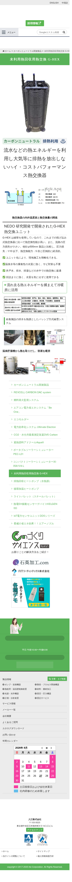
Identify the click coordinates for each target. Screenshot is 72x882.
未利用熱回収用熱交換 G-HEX (31, 473)
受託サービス (43, 697)
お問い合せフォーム (34, 665)
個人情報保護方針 (46, 855)
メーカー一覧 (9, 709)
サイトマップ (44, 851)
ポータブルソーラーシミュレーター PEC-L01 (33, 452)
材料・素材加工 (44, 688)
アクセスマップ (34, 829)
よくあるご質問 (10, 722)
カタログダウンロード (13, 728)
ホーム (6, 851)
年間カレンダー (10, 740)
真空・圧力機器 (44, 693)
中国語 (65, 2)
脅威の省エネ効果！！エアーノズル (34, 523)
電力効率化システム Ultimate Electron (35, 427)
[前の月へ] (41, 747)
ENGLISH (54, 2)
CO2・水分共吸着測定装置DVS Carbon (36, 434)
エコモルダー (21, 419)
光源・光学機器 (12, 693)
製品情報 (7, 679)
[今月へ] (47, 747)
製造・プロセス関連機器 (48, 684)
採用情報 (32, 23)
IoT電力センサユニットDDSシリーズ (34, 515)
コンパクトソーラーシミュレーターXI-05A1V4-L (35, 463)
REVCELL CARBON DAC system (32, 392)
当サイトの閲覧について (14, 855)
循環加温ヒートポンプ (26, 488)
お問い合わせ (9, 734)
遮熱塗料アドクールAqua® (29, 442)
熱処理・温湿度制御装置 (16, 688)
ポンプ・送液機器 (13, 684)
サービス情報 (9, 703)
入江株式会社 (35, 12)
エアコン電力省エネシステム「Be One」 (33, 409)
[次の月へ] (53, 747)
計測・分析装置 (12, 697)
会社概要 (7, 715)
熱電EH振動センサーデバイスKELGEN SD (35, 506)
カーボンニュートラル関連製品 (31, 384)
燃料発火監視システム (26, 400)
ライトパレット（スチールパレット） (35, 496)
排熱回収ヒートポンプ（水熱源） (32, 481)
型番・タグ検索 (59, 678)
